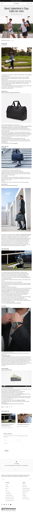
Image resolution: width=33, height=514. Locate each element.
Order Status (24, 486)
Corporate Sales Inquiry (10, 500)
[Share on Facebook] (5, 407)
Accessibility (24, 497)
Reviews (7, 486)
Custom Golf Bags (9, 495)
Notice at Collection (12, 510)
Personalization (8, 493)
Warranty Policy (25, 491)
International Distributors (10, 498)
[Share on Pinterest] (9, 407)
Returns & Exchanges (26, 490)
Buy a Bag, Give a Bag (9, 497)
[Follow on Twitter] (4, 504)
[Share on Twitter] (7, 407)
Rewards (24, 493)
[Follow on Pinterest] (8, 504)
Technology (8, 491)
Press (7, 490)
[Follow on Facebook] (2, 504)
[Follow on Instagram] (6, 504)
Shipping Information (26, 488)
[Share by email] (11, 407)
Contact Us (24, 495)
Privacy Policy (22, 435)
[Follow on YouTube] (10, 504)
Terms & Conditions (25, 498)
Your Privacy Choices (5, 510)
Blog (6, 488)
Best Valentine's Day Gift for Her (23, 424)
